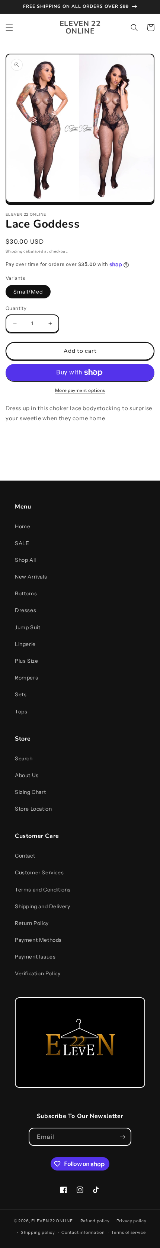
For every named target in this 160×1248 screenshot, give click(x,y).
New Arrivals (31, 576)
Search (24, 758)
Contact (25, 855)
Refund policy (95, 1220)
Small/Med (28, 291)
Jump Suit (27, 627)
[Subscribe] (122, 1137)
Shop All (25, 560)
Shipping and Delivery (42, 906)
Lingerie (25, 644)
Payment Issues (35, 956)
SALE (22, 543)
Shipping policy (38, 1232)
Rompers (26, 677)
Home (22, 526)
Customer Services (39, 872)
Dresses (25, 610)
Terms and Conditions (43, 889)
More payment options (80, 390)
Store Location (33, 808)
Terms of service (128, 1232)
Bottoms (26, 593)
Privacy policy (131, 1220)
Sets (20, 694)
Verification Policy (37, 973)
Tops (21, 711)
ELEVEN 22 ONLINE (52, 1220)
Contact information (83, 1232)
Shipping (14, 251)
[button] (9, 27)
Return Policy (32, 923)
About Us (27, 775)
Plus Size (26, 661)
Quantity (16, 308)
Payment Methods (38, 940)
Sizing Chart (30, 792)
